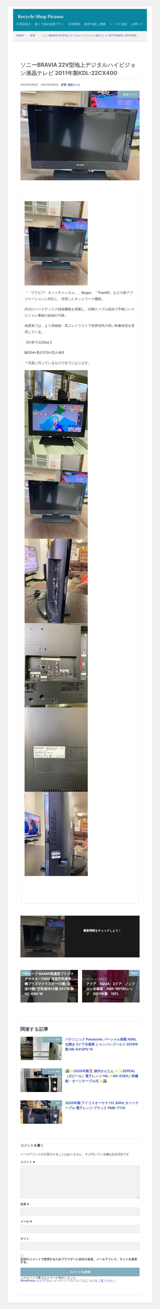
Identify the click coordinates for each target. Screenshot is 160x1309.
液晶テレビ (74, 84)
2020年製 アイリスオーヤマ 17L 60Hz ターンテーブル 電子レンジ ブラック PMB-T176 (102, 1105)
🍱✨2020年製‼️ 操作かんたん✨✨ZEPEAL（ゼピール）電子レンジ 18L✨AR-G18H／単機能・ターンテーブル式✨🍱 (101, 1076)
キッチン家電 (54, 1039)
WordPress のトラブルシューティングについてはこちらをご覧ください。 (69, 1280)
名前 (24, 1204)
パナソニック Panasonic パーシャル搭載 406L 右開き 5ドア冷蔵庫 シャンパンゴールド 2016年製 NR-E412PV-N (101, 1044)
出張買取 (74, 24)
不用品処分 (23, 24)
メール (26, 1221)
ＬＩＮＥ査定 (118, 24)
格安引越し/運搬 (95, 24)
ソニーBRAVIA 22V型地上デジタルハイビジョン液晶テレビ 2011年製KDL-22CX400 (88, 35)
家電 (32, 35)
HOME (20, 35)
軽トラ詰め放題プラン (49, 24)
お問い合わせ (140, 24)
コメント (27, 1161)
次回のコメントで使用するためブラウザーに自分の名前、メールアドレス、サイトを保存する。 (78, 1261)
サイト (24, 1238)
